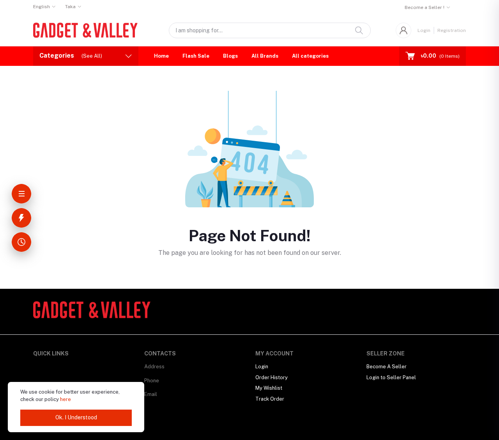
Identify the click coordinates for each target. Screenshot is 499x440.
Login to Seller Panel (391, 377)
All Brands (264, 56)
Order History (271, 377)
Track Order (269, 399)
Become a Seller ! (424, 7)
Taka (70, 6)
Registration (451, 30)
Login (424, 30)
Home (161, 56)
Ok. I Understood (76, 417)
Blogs (230, 56)
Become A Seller (386, 366)
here (65, 399)
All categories (310, 56)
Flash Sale (195, 56)
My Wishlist (268, 388)
